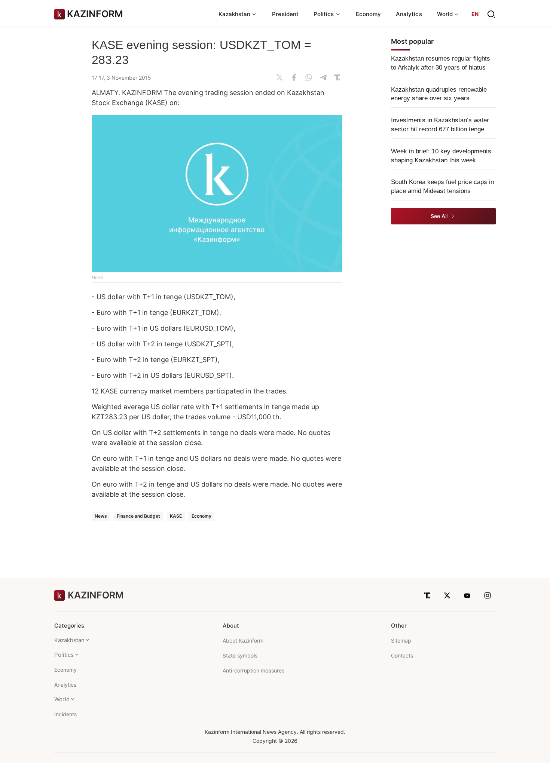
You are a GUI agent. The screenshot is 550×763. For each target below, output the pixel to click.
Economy (368, 14)
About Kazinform (243, 640)
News (101, 516)
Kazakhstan (69, 640)
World (62, 699)
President (285, 14)
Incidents (65, 714)
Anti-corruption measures (253, 670)
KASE (176, 516)
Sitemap (401, 640)
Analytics (409, 14)
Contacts (402, 655)
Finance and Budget (138, 516)
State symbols (240, 655)
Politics (64, 654)
